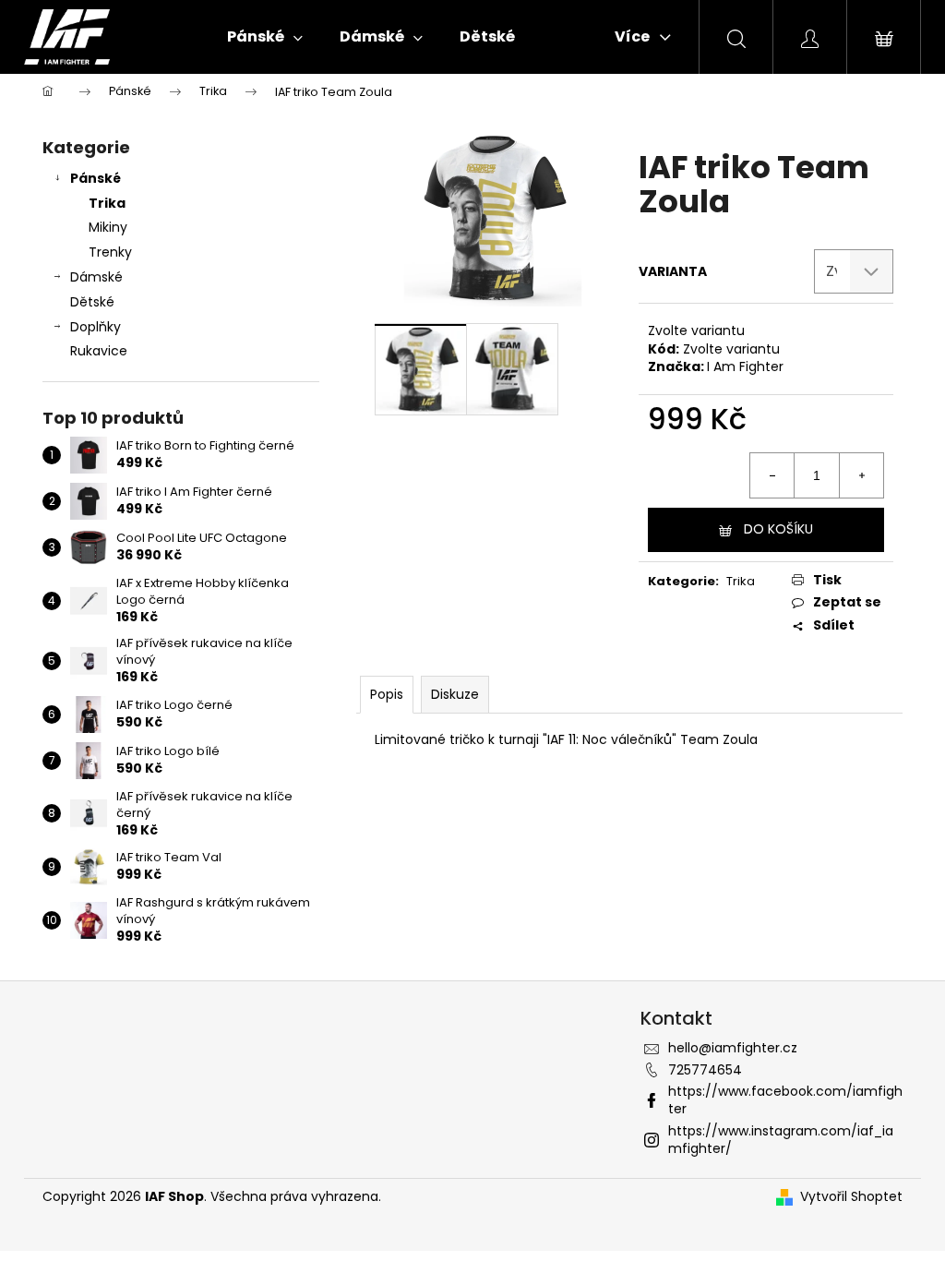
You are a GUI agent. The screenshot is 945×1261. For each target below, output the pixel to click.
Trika (107, 203)
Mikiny (108, 227)
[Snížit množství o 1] (772, 475)
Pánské (95, 178)
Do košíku (778, 529)
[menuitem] (265, 37)
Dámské (96, 277)
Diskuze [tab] (455, 694)
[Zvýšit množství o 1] (861, 475)
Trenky (110, 252)
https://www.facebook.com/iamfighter (785, 1100)
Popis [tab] (386, 694)
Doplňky (95, 327)
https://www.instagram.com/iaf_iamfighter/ (780, 1140)
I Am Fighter (745, 366)
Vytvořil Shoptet (851, 1197)
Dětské (92, 302)
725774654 (705, 1070)
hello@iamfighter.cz (732, 1048)
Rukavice (98, 351)
